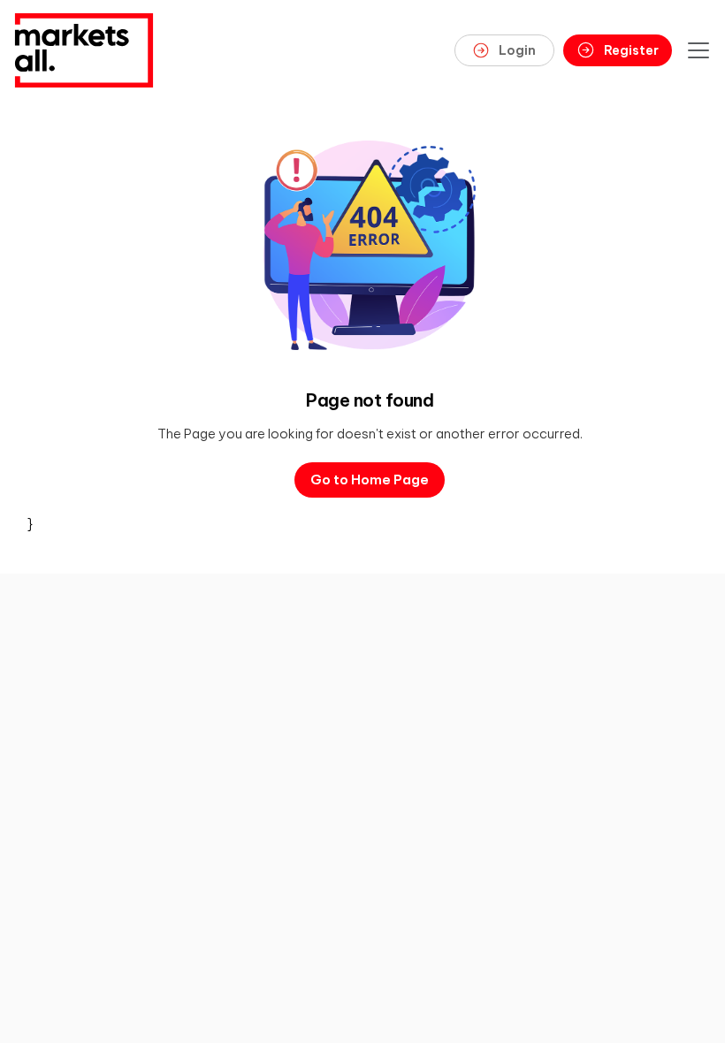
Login (517, 50)
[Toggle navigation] (698, 50)
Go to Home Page (369, 479)
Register (631, 50)
